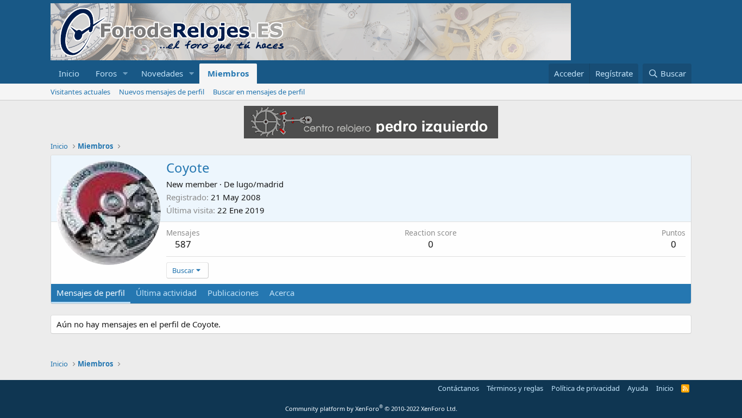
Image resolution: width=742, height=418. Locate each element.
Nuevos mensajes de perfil (161, 92)
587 (183, 244)
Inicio (69, 73)
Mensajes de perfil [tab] (90, 292)
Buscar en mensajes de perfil (259, 92)
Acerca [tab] (281, 292)
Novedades (162, 73)
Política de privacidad (585, 388)
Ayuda (637, 388)
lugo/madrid (260, 184)
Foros (106, 73)
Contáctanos (458, 388)
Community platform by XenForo (371, 408)
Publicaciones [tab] (233, 292)
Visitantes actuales (80, 92)
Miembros (228, 73)
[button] (125, 74)
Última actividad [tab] (166, 292)
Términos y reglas (515, 388)
